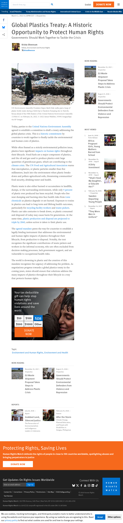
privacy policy (11, 520)
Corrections (18, 492)
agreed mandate (24, 228)
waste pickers (62, 207)
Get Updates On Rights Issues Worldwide (28, 480)
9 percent (67, 189)
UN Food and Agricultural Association (49, 165)
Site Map (51, 492)
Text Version (8, 496)
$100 (28, 318)
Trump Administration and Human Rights (41, 11)
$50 (19, 318)
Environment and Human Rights (27, 352)
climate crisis (18, 165)
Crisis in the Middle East (94, 11)
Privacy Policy (29, 492)
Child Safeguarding (63, 492)
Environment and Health (56, 352)
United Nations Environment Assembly (51, 126)
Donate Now (103, 4)
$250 (38, 318)
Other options (114, 516)
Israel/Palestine (16, 11)
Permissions (41, 492)
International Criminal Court (70, 11)
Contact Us (8, 492)
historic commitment (51, 133)
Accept (100, 517)
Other (38, 324)
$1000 (29, 324)
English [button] (88, 4)
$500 (19, 324)
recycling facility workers (39, 207)
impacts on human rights (47, 150)
